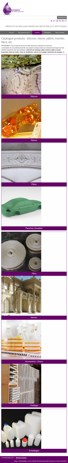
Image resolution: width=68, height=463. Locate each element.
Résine (34, 140)
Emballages (34, 450)
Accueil (11, 32)
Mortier (34, 317)
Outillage (34, 405)
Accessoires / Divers (34, 361)
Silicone (34, 96)
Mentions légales (21, 458)
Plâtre (34, 184)
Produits (37, 32)
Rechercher (61, 17)
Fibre (34, 273)
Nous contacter (60, 32)
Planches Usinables (34, 228)
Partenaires (47, 32)
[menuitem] (11, 33)
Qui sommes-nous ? (24, 32)
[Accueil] (13, 8)
